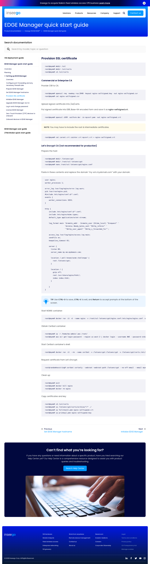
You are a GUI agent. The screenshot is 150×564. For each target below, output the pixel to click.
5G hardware (47, 534)
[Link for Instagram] (145, 558)
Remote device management (79, 538)
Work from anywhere (76, 534)
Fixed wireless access (50, 542)
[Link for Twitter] (135, 558)
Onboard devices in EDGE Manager (19, 119)
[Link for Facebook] (131, 558)
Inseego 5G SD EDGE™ (32, 31)
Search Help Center (75, 468)
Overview (8, 69)
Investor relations (101, 538)
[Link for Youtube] (140, 558)
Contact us (135, 13)
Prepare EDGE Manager (15, 89)
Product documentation (12, 31)
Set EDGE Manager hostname (17, 92)
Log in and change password (17, 106)
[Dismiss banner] (144, 3)
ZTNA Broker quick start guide (17, 133)
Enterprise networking (50, 546)
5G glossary (47, 549)
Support (116, 13)
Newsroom (99, 534)
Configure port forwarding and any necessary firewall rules (19, 84)
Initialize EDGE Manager (15, 99)
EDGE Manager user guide (15, 129)
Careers (98, 542)
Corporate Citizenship (103, 546)
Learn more (104, 3)
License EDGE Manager (14, 110)
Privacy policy (126, 542)
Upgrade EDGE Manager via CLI (17, 103)
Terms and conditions (129, 538)
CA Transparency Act (129, 546)
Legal (123, 534)
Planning (7, 72)
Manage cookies (128, 549)
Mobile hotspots (48, 538)
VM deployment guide (14, 58)
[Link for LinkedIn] (126, 558)
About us (72, 546)
